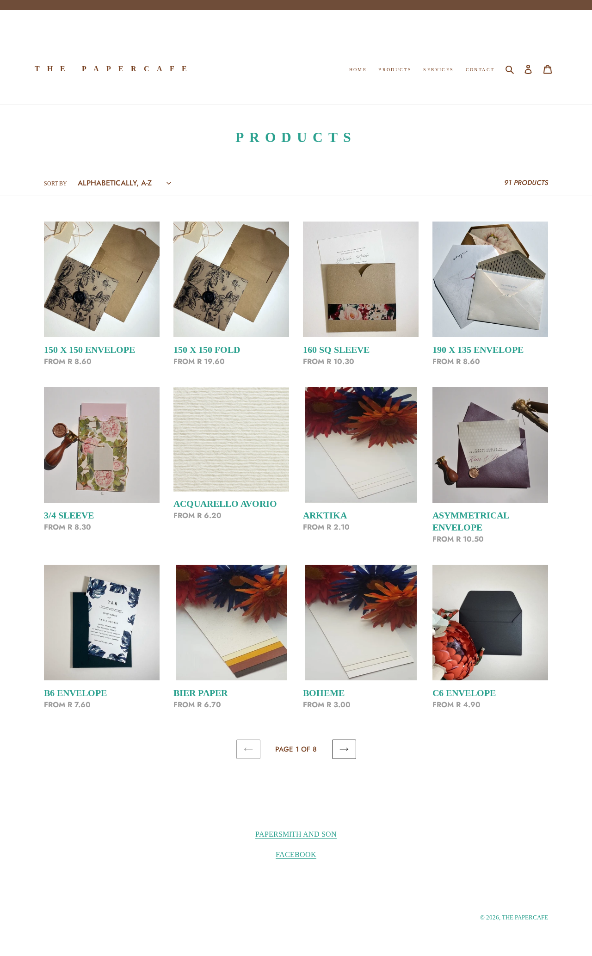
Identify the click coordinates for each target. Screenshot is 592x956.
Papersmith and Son (296, 834)
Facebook (296, 854)
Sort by (55, 183)
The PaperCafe (114, 69)
